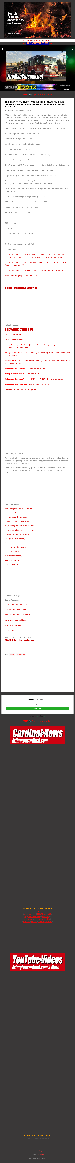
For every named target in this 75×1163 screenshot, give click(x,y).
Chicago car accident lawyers (15, 543)
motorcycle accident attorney (16, 547)
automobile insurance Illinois (15, 620)
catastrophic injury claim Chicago (17, 534)
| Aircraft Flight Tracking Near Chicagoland (34, 379)
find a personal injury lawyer (15, 513)
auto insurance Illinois (13, 625)
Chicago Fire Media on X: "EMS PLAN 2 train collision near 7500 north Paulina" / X (34, 270)
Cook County (21, 654)
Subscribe (37, 708)
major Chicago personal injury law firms (19, 526)
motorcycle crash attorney (14, 551)
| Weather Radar (22, 374)
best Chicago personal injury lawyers (18, 509)
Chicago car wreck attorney (15, 539)
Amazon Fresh (47, 40)
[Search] (72, 49)
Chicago (12, 654)
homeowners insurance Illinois (16, 610)
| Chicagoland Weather (25, 368)
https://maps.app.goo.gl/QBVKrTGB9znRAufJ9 (22, 276)
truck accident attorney (13, 556)
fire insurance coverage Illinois (16, 604)
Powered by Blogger (38, 1151)
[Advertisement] (37, 307)
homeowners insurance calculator (17, 615)
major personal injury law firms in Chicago (20, 530)
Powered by (33, 716)
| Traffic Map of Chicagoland (20, 390)
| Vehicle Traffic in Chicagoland (27, 384)
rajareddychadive (41, 1154)
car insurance (10, 631)
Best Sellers (27, 40)
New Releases (37, 40)
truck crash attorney (12, 560)
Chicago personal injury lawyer (16, 517)
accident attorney (11, 564)
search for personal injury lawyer (17, 521)
